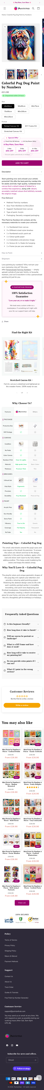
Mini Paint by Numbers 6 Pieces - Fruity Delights (33, 783)
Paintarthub (18, 1087)
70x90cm (8, 111)
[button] (4, 8)
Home (4, 15)
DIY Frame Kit (31, 126)
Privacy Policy (10, 945)
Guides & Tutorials (11, 992)
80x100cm (22, 111)
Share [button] (6, 321)
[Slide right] (41, 74)
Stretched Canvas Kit (13, 131)
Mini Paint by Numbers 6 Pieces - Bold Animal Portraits (11, 888)
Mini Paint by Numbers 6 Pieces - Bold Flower (11, 819)
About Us (8, 982)
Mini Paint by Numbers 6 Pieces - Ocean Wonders (11, 852)
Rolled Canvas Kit (11, 126)
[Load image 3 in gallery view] (33, 74)
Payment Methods (11, 961)
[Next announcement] (39, 2)
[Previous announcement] (4, 2)
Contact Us (9, 976)
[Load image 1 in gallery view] (11, 74)
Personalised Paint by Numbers (18, 269)
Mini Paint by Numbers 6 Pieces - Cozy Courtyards (33, 819)
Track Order (9, 987)
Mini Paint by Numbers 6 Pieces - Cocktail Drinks (11, 750)
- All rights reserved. (29, 1087)
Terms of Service (11, 940)
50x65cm (21, 106)
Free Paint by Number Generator (16, 998)
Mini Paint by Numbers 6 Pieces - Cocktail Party (33, 887)
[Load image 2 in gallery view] (22, 74)
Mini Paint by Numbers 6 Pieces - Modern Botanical (11, 784)
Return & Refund (11, 956)
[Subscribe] (35, 1060)
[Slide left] (2, 74)
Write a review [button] (22, 705)
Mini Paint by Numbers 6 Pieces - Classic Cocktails (32, 750)
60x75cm (35, 106)
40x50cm (8, 106)
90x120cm (8, 117)
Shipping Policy (10, 951)
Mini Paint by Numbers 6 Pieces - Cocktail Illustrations (33, 853)
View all (22, 903)
